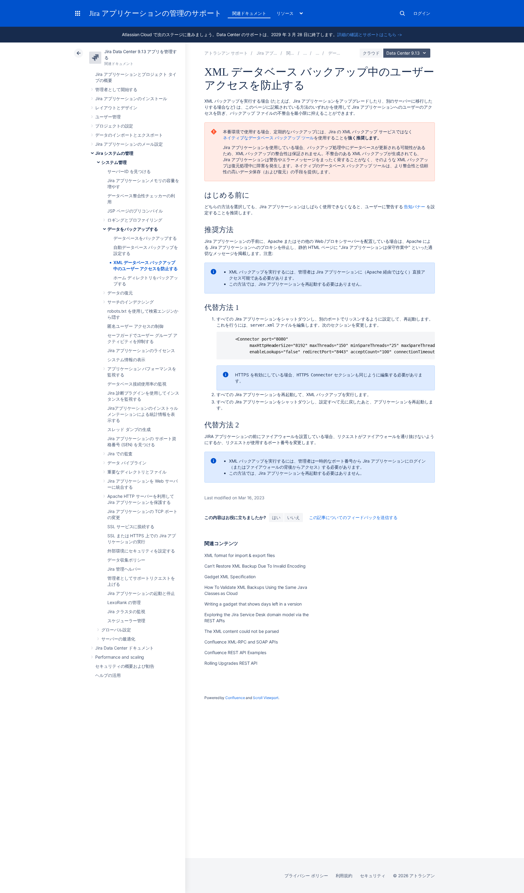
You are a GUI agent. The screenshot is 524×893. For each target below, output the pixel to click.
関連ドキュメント (249, 13)
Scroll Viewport (265, 697)
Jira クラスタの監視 (126, 611)
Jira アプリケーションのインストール (131, 98)
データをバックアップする (132, 229)
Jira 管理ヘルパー (124, 569)
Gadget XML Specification (230, 576)
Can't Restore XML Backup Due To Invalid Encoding (255, 566)
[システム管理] (317, 53)
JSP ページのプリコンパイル (135, 210)
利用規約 (344, 875)
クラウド (371, 53)
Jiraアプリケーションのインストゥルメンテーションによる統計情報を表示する (142, 414)
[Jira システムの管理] (305, 53)
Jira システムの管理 (114, 153)
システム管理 (114, 162)
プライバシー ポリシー (306, 875)
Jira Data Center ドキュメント (124, 647)
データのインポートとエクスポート (129, 135)
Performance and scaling (119, 657)
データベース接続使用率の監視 (136, 383)
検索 (402, 13)
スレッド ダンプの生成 (129, 429)
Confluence (235, 697)
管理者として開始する (116, 89)
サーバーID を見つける (129, 171)
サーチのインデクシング (130, 301)
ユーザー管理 (108, 116)
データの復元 (120, 292)
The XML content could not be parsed (241, 631)
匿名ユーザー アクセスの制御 (135, 326)
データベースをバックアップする (145, 238)
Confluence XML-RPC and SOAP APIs (241, 641)
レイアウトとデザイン (116, 107)
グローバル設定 (116, 629)
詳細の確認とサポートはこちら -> (369, 34)
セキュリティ (372, 875)
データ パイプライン (126, 462)
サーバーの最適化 (118, 638)
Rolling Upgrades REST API (230, 663)
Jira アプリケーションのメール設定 (129, 144)
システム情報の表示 (126, 359)
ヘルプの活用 (108, 675)
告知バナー (414, 206)
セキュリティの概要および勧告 (124, 666)
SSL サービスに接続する (130, 526)
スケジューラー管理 (126, 620)
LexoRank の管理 (124, 602)
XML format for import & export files (239, 555)
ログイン (421, 13)
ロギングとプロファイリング (134, 219)
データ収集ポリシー (126, 559)
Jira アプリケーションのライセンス (141, 350)
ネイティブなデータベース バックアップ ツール (268, 137)
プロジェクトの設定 (114, 125)
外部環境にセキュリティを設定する (141, 550)
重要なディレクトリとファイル (136, 471)
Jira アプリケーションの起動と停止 (141, 593)
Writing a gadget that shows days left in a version (253, 603)
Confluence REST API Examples (235, 652)
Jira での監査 (120, 453)
